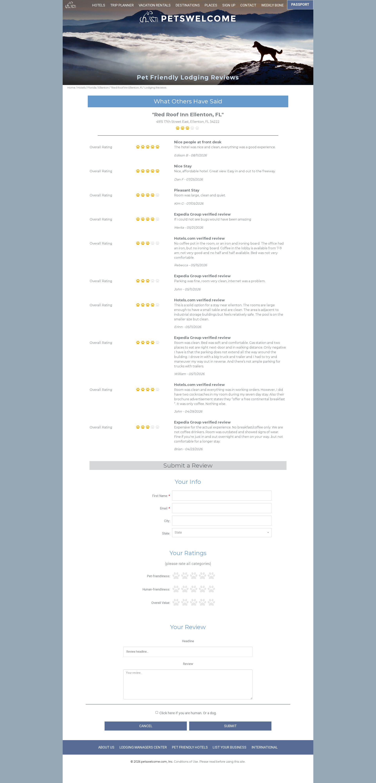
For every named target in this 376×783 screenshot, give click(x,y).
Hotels (98, 5)
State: (166, 533)
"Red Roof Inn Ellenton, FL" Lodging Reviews (138, 87)
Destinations (188, 5)
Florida (92, 87)
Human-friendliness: (156, 589)
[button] (221, 532)
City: (167, 521)
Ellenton (103, 87)
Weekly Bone (272, 5)
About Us (106, 747)
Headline (188, 641)
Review (188, 664)
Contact (248, 5)
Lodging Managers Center (143, 747)
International (264, 747)
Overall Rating (101, 147)
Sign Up (228, 5)
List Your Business (229, 747)
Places (211, 5)
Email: (165, 508)
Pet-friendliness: (158, 576)
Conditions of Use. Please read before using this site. (209, 761)
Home (71, 87)
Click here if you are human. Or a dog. (188, 713)
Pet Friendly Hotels (190, 747)
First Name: (161, 496)
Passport (300, 4)
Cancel (145, 726)
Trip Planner (122, 5)
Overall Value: (160, 603)
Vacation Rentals (155, 5)
